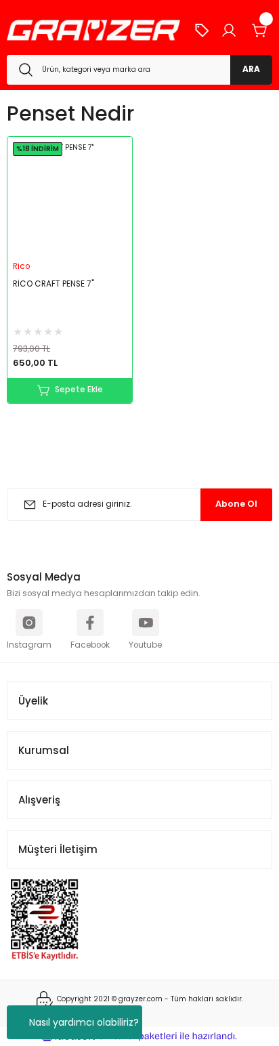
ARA (251, 69)
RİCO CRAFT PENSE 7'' (53, 283)
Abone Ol (236, 503)
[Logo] (93, 30)
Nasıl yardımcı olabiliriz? (84, 1022)
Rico (21, 266)
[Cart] (260, 30)
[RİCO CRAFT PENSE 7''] (70, 199)
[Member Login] (229, 30)
